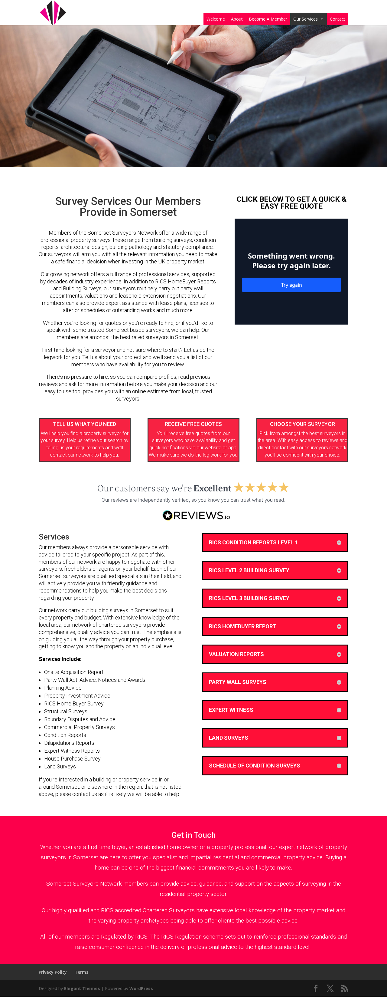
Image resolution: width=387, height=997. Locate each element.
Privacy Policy (53, 972)
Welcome (216, 19)
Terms (81, 972)
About (237, 19)
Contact (337, 19)
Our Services (305, 19)
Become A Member (268, 19)
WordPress (141, 988)
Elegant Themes (82, 988)
